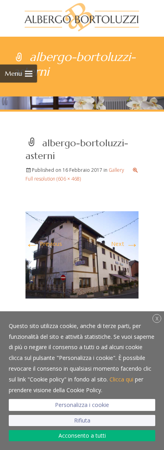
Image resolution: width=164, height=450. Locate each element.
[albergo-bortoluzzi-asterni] (82, 254)
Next (125, 244)
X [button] (157, 318)
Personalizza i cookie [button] (82, 405)
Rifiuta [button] (82, 420)
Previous (43, 244)
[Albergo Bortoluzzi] (82, 16)
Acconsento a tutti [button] (82, 435)
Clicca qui (121, 379)
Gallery (116, 170)
